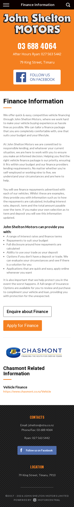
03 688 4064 (37, 45)
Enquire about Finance (27, 311)
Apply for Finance (22, 325)
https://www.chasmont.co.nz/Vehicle (27, 391)
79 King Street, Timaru (37, 62)
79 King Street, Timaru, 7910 (37, 475)
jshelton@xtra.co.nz (41, 425)
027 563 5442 (51, 54)
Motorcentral (49, 499)
